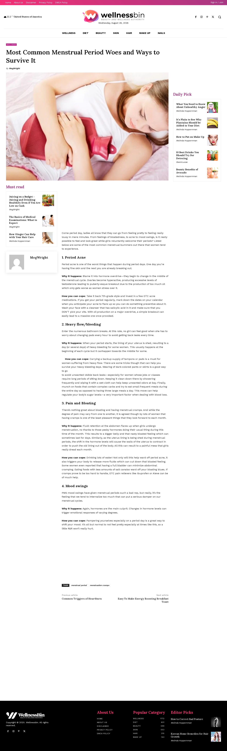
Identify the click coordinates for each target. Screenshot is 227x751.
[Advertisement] (115, 206)
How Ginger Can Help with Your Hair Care (22, 236)
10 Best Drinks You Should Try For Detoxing (187, 155)
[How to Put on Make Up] (212, 140)
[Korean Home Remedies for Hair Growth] (216, 737)
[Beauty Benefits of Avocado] (212, 172)
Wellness (11, 44)
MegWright (14, 68)
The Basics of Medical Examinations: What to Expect (23, 219)
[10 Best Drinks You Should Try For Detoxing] (212, 155)
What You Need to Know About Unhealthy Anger (190, 106)
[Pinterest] (207, 17)
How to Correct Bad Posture (187, 719)
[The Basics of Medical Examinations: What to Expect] (48, 221)
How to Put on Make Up (190, 136)
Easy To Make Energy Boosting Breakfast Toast (143, 600)
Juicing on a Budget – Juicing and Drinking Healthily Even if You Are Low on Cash (24, 201)
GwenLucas (181, 162)
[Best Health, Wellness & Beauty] (113, 16)
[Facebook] (196, 17)
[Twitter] (213, 17)
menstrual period (79, 585)
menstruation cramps (99, 585)
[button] (219, 17)
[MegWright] (18, 262)
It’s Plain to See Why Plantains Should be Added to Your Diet (189, 122)
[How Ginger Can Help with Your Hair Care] (48, 238)
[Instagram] (201, 17)
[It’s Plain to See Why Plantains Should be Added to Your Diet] (212, 122)
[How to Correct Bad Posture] (216, 722)
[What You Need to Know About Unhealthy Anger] (212, 107)
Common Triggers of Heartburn (82, 598)
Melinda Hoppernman (19, 241)
